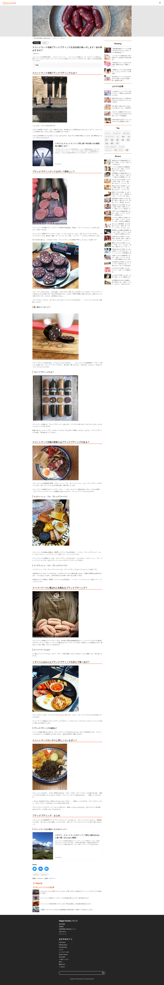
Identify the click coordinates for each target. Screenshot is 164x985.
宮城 (112, 140)
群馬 (128, 140)
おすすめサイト (66, 939)
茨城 (123, 140)
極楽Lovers (62, 964)
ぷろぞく (61, 949)
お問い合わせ (62, 931)
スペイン (107, 133)
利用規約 (61, 926)
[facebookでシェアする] (40, 869)
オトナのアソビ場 (64, 952)
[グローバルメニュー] (160, 3)
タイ (118, 136)
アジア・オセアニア (110, 147)
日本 (117, 143)
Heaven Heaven (63, 954)
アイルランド (116, 133)
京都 (106, 143)
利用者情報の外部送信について (67, 929)
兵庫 (117, 140)
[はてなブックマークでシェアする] (46, 869)
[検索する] (103, 972)
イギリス (36, 874)
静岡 (112, 143)
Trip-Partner (62, 942)
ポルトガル (126, 133)
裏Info (60, 962)
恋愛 (127, 150)
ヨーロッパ (44, 874)
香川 (106, 140)
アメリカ (121, 147)
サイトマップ (62, 934)
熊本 (123, 136)
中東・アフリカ (118, 150)
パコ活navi (62, 967)
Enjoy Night (62, 957)
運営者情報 (62, 924)
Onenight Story (63, 947)
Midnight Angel (63, 945)
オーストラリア (109, 136)
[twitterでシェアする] (34, 869)
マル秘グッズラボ (64, 959)
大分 (129, 136)
